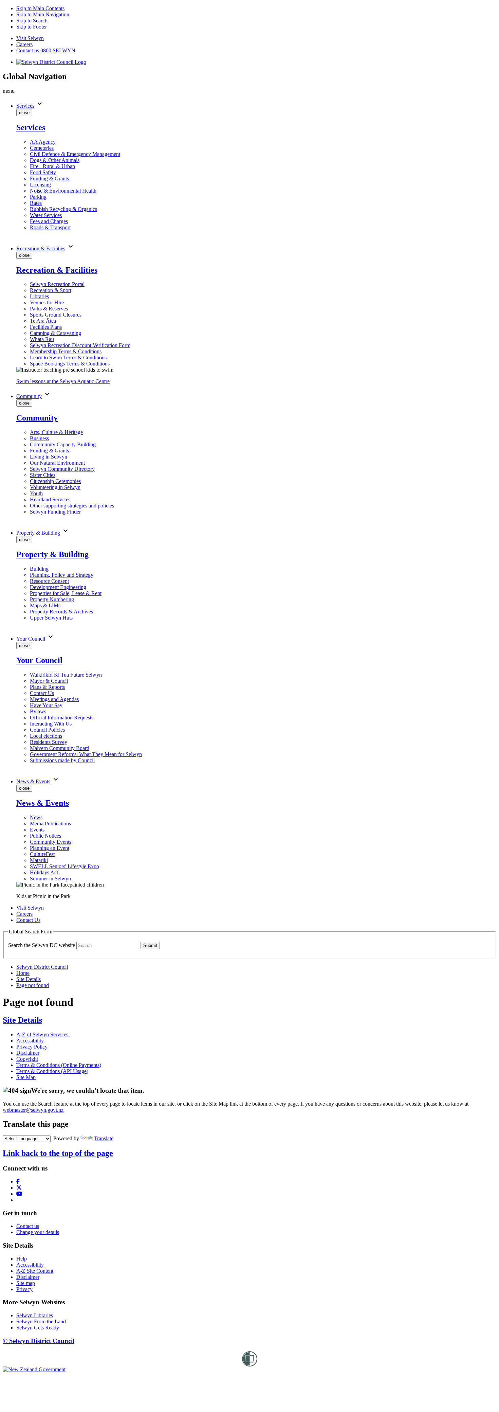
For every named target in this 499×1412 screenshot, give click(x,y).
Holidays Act (44, 872)
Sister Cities (42, 475)
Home (23, 973)
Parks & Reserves (49, 308)
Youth (36, 493)
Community (29, 396)
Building (39, 569)
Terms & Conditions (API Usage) (52, 1071)
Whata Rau (42, 339)
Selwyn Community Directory (62, 469)
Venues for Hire (47, 302)
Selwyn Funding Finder (55, 512)
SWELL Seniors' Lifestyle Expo (64, 866)
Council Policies (47, 730)
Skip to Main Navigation (42, 14)
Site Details (28, 979)
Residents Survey (48, 742)
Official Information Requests (61, 717)
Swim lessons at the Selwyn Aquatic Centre (63, 381)
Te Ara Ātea (43, 321)
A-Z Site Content (34, 1271)
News (36, 817)
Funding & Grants (49, 178)
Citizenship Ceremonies (55, 481)
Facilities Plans (46, 327)
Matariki (39, 860)
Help (21, 1259)
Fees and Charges (49, 221)
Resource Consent (49, 581)
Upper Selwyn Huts (51, 618)
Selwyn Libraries (34, 1315)
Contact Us (42, 693)
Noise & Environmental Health (63, 191)
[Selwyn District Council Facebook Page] (18, 1181)
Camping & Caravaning (55, 333)
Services (25, 106)
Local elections (46, 736)
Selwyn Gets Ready (37, 1327)
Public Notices (45, 836)
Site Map (26, 1077)
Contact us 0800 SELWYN (45, 50)
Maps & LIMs (45, 605)
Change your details (37, 1232)
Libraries (39, 296)
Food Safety (43, 172)
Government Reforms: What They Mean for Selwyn (86, 754)
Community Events (50, 842)
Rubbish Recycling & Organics (63, 209)
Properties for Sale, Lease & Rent (65, 593)
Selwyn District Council (42, 967)
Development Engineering (58, 587)
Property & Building (38, 533)
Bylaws (38, 711)
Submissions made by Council (62, 760)
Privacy (24, 1289)
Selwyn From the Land (41, 1321)
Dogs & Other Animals (54, 160)
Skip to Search (32, 20)
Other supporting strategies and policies (72, 505)
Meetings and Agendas (54, 699)
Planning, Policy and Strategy (61, 575)
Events (37, 830)
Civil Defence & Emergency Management (75, 154)
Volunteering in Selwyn (55, 487)
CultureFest (42, 854)
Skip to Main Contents (40, 8)
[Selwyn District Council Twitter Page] (19, 1188)
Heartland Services (50, 499)
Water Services (46, 215)
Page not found (32, 985)
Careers (24, 44)
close (24, 112)
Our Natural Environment (57, 463)
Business (39, 438)
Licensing (40, 184)
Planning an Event (49, 848)
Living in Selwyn (48, 457)
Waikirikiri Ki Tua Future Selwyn (66, 675)
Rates (36, 203)
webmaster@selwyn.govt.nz (33, 1110)
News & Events (33, 781)
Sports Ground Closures (55, 315)
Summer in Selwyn (50, 878)
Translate (103, 1138)
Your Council (30, 639)
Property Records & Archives (61, 611)
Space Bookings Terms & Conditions (70, 364)
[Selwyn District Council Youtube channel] (19, 1194)
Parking (38, 197)
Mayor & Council (49, 681)
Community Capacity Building (63, 444)
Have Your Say (46, 705)
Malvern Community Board (59, 748)
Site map (25, 1283)
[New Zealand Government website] (34, 1369)
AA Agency (43, 142)
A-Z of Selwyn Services (42, 1034)
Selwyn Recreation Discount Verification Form (80, 345)
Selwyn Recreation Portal (57, 284)
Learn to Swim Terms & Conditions (68, 357)
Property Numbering (52, 599)
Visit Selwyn (30, 38)
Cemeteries (42, 148)
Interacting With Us (51, 724)
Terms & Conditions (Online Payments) (58, 1065)
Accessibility (30, 1040)
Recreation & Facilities (40, 248)
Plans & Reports (47, 687)
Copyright (27, 1059)
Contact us (27, 1226)
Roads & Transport (50, 227)
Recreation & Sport (50, 290)
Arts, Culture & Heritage (56, 432)
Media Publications (50, 823)
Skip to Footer (31, 27)
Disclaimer (27, 1053)
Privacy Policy (32, 1047)
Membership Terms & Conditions (65, 351)
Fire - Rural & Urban (52, 166)
